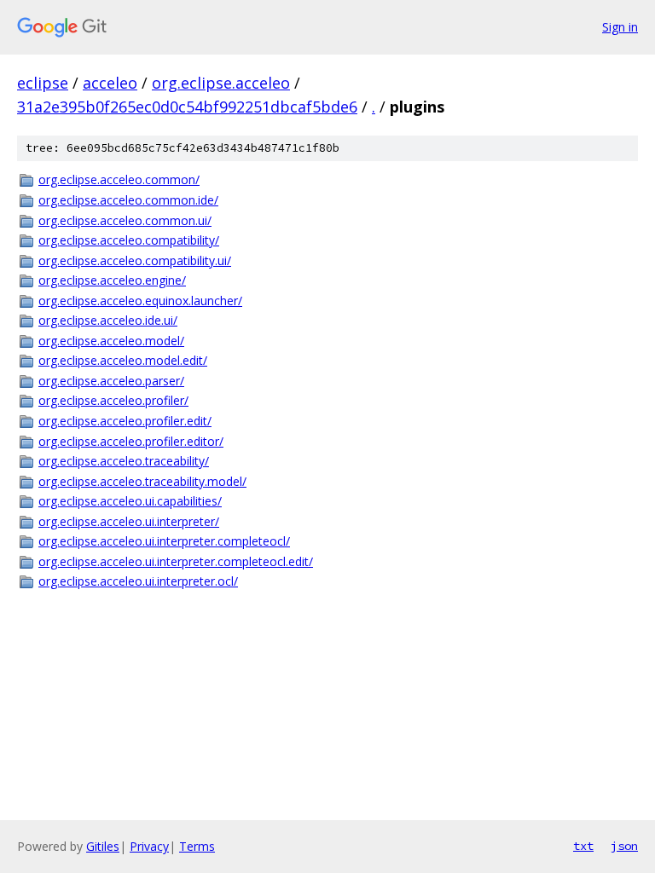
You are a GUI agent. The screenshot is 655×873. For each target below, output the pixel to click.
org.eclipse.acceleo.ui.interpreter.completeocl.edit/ (175, 561)
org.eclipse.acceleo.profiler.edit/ (125, 421)
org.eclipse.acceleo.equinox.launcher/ (140, 300)
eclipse (42, 82)
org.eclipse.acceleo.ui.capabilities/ (130, 501)
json (624, 845)
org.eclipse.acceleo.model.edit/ (122, 360)
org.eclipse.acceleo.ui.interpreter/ (128, 521)
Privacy (149, 846)
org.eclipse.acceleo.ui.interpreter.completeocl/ (164, 541)
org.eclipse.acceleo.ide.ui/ (107, 320)
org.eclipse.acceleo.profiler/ (113, 400)
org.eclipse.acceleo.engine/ (112, 280)
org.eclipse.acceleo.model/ (111, 340)
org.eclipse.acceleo (221, 82)
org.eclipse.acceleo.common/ (119, 179)
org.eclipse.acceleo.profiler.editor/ (130, 441)
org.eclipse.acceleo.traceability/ (123, 461)
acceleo (110, 82)
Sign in (620, 27)
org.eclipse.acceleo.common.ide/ (128, 200)
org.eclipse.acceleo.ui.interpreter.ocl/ (138, 581)
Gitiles (102, 846)
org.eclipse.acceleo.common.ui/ (125, 220)
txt (583, 845)
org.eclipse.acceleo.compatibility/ (128, 240)
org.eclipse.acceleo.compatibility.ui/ (134, 260)
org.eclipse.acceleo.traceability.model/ (142, 481)
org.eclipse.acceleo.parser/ (111, 381)
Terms (197, 846)
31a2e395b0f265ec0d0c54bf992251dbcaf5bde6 (187, 106)
